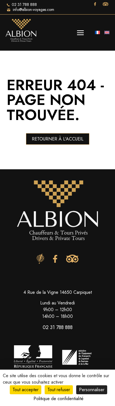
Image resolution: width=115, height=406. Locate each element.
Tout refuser (58, 389)
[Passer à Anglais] (106, 32)
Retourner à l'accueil (57, 139)
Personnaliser (91, 389)
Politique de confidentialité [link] (58, 398)
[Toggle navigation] (80, 32)
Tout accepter (26, 389)
